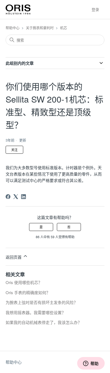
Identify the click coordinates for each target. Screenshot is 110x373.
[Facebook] (8, 196)
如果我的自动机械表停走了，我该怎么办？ (44, 322)
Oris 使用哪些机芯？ (24, 282)
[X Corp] (15, 196)
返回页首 (14, 257)
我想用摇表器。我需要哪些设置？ (36, 312)
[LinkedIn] (23, 196)
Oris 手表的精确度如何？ (28, 292)
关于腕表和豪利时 (40, 27)
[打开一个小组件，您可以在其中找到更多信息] (91, 363)
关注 (14, 149)
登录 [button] (95, 9)
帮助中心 (12, 27)
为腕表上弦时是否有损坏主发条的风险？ (42, 302)
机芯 (63, 27)
